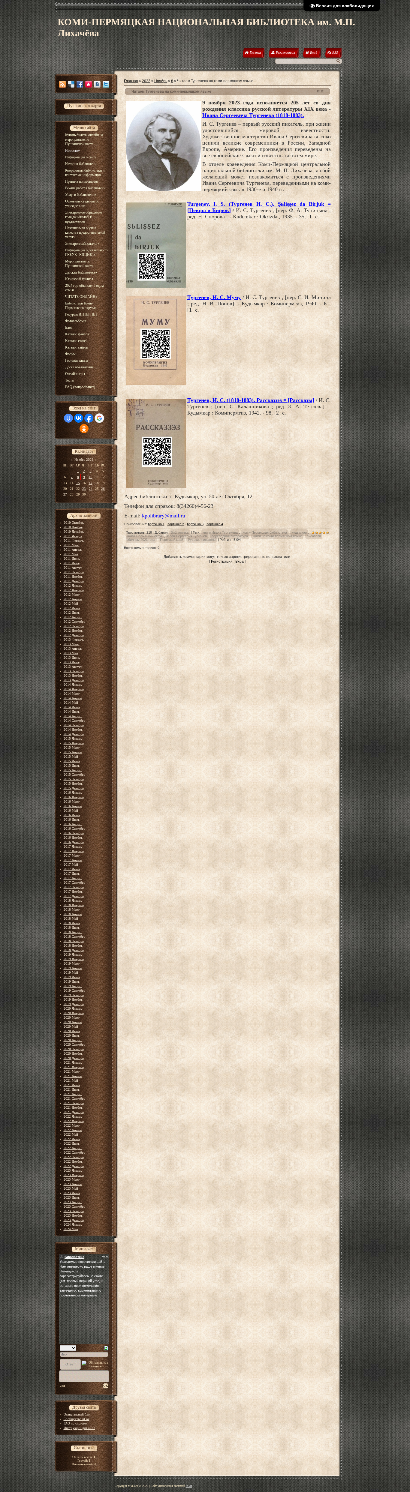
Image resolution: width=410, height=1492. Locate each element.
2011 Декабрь (74, 581)
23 (84, 488)
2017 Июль (72, 873)
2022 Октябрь (74, 1157)
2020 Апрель (73, 1022)
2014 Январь (73, 684)
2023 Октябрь (74, 1211)
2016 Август (73, 824)
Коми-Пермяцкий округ (144, 536)
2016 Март (72, 801)
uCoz (189, 1486)
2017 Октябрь (74, 887)
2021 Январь (73, 1062)
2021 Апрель (73, 1076)
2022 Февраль (74, 1121)
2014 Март (72, 693)
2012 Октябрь (74, 626)
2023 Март (72, 1179)
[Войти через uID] (68, 418)
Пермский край (171, 539)
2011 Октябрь (74, 572)
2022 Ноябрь (73, 1161)
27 (65, 494)
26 (103, 488)
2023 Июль (72, 1197)
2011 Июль (72, 563)
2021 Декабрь (74, 1112)
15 (78, 483)
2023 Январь (73, 1170)
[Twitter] (106, 84)
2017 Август (73, 878)
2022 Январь (73, 1116)
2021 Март (72, 1071)
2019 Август (73, 986)
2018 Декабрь (74, 950)
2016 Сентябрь (74, 828)
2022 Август (73, 1148)
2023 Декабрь (74, 1220)
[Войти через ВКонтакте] (78, 418)
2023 (146, 81)
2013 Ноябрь (73, 675)
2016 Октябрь (74, 833)
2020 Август (73, 1040)
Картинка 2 (175, 524)
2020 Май (71, 1026)
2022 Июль (72, 1143)
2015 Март (72, 747)
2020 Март (72, 1017)
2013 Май (71, 653)
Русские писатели (202, 539)
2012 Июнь (72, 608)
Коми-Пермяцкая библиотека (265, 532)
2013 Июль (72, 662)
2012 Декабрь (74, 635)
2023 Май (71, 1188)
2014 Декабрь (74, 734)
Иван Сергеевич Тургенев (187, 536)
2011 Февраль (74, 540)
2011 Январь (73, 536)
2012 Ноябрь (73, 630)
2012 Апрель (73, 599)
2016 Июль (72, 819)
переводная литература (230, 536)
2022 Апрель (73, 1130)
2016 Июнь (72, 815)
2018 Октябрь (74, 941)
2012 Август (73, 617)
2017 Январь (73, 846)
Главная (131, 81)
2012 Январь (73, 585)
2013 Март (72, 644)
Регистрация (222, 561)
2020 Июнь (72, 1031)
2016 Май (71, 810)
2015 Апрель (73, 752)
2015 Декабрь (74, 788)
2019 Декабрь (74, 1004)
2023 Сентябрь (74, 1206)
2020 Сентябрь (74, 1044)
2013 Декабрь (74, 680)
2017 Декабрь (74, 896)
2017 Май (71, 864)
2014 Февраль (74, 689)
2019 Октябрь (74, 995)
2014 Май (71, 702)
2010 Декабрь (74, 531)
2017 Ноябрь (73, 891)
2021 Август (73, 1094)
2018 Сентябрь (74, 936)
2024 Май (71, 1229)
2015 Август (73, 770)
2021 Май (71, 1080)
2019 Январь (73, 954)
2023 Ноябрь (73, 1215)
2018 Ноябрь (73, 945)
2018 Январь (73, 900)
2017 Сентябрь (74, 882)
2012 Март (72, 594)
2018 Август (73, 932)
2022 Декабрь (74, 1166)
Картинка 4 (215, 524)
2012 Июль (72, 612)
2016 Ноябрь (73, 837)
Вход (239, 561)
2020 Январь (73, 1008)
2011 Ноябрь (73, 576)
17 (90, 483)
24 (90, 488)
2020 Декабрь (74, 1058)
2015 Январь (73, 738)
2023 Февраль (74, 1175)
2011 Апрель (73, 549)
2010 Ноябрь (73, 527)
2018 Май (71, 918)
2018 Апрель (73, 914)
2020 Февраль (74, 1013)
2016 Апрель (73, 806)
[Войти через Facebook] (88, 418)
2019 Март (72, 963)
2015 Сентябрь (74, 774)
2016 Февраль (74, 797)
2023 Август (73, 1202)
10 (90, 477)
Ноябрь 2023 (83, 459)
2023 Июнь (72, 1193)
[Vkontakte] (97, 84)
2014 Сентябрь (74, 720)
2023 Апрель (73, 1184)
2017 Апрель (73, 860)
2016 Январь (73, 792)
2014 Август (73, 716)
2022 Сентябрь (74, 1152)
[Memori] (88, 84)
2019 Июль (72, 981)
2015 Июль (72, 765)
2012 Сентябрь (74, 621)
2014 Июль (72, 711)
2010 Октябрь (74, 522)
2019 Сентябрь (74, 990)
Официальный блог (77, 1414)
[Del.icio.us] (71, 84)
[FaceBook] (80, 84)
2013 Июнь (72, 657)
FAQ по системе (75, 1423)
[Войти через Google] (99, 418)
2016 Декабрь (74, 842)
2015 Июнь (72, 761)
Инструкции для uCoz (79, 1428)
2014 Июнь (72, 707)
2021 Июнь (72, 1085)
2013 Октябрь (74, 671)
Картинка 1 (156, 524)
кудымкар (299, 532)
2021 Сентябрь (74, 1098)
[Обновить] (106, 1348)
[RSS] (62, 84)
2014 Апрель (73, 698)
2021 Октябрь (74, 1103)
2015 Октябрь (74, 779)
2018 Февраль (74, 905)
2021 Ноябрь (73, 1107)
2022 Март (72, 1125)
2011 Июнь (72, 558)
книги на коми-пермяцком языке (277, 536)
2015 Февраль (74, 743)
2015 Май (71, 756)
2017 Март (72, 855)
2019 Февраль (74, 959)
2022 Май (71, 1134)
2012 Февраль (74, 590)
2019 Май (71, 972)
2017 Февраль (74, 851)
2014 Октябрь (74, 725)
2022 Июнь (72, 1139)
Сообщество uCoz (76, 1419)
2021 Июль (72, 1089)
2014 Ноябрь (73, 729)
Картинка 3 (195, 524)
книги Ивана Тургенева (220, 532)
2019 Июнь (72, 977)
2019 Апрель (73, 968)
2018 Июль (72, 927)
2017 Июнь (72, 869)
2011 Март (72, 545)
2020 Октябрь (74, 1049)
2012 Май (71, 603)
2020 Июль (72, 1035)
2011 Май (71, 554)
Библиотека (179, 532)
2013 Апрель (73, 648)
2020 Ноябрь (73, 1053)
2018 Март (72, 909)
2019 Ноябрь (73, 999)
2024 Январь (73, 1224)
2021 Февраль (74, 1067)
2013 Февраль (74, 639)
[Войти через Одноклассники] (84, 428)
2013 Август (73, 666)
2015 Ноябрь (73, 783)
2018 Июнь (72, 923)
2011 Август (73, 567)
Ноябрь (160, 81)
